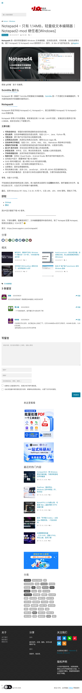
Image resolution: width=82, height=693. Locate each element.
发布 (30, 637)
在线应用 (33, 598)
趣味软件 (42, 616)
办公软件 (52, 595)
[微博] (75, 638)
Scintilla (48, 96)
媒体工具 (42, 598)
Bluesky (60, 653)
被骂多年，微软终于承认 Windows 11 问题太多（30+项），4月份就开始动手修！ (27, 255)
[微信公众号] (70, 638)
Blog (37, 584)
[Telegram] (64, 638)
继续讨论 (5, 642)
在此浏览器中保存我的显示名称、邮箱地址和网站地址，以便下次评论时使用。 (31, 389)
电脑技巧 (33, 609)
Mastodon (72, 651)
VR (40, 591)
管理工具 (28, 613)
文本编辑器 (8, 284)
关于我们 (5, 637)
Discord (67, 653)
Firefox (51, 584)
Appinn (76, 43)
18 (67, 271)
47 (26, 271)
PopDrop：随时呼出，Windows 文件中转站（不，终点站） (47, 489)
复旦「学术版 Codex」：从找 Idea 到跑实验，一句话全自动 (47, 520)
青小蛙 (24, 35)
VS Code (46, 591)
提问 (30, 649)
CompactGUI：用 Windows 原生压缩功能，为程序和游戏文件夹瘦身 (47, 474)
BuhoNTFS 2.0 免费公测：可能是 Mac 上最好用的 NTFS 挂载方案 (47, 505)
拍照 (51, 602)
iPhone (45, 587)
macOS (27, 591)
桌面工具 (43, 605)
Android (27, 580)
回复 (78, 295)
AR (45, 580)
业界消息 (37, 595)
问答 (48, 616)
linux (52, 587)
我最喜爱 (36, 602)
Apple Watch (37, 580)
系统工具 (42, 613)
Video (34, 591)
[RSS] (64, 643)
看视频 (41, 609)
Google (27, 587)
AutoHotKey (29, 584)
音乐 (54, 616)
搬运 (7, 205)
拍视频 (27, 605)
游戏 (26, 609)
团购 (26, 598)
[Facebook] (59, 638)
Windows (5, 35)
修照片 (44, 595)
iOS (33, 587)
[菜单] (3, 3)
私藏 (47, 609)
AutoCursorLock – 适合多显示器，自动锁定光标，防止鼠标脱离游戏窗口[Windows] (67, 255)
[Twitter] (59, 643)
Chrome (44, 584)
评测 (34, 616)
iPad (38, 587)
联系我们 (5, 639)
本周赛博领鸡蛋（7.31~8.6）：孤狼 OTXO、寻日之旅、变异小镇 (47, 535)
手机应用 (45, 602)
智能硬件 (35, 605)
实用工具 (28, 602)
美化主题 (28, 616)
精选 (34, 613)
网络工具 (50, 613)
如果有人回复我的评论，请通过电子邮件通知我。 (21, 386)
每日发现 (52, 605)
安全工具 (50, 598)
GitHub (8, 202)
